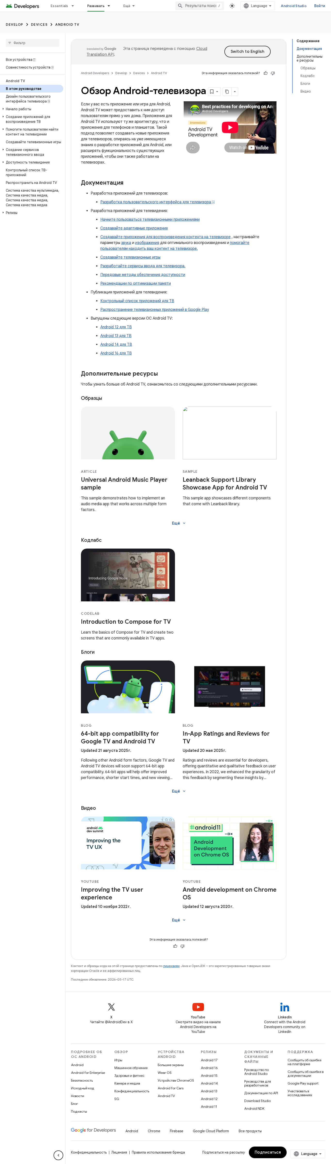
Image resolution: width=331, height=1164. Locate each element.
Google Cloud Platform (211, 1131)
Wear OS (165, 1072)
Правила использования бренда (158, 1152)
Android (77, 1065)
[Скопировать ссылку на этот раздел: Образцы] (108, 398)
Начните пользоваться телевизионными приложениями (150, 219)
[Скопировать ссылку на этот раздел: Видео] (102, 808)
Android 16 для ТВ (116, 353)
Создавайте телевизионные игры (130, 257)
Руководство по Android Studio (256, 1072)
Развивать (95, 6)
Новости (77, 1096)
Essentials (59, 6)
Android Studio (294, 6)
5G (116, 1099)
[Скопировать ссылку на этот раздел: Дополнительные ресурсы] (163, 374)
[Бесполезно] (272, 73)
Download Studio (257, 1101)
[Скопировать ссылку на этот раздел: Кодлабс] (107, 540)
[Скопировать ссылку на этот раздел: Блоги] (100, 652)
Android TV (67, 24)
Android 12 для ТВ (116, 327)
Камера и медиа (127, 1083)
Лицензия (119, 1152)
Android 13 (209, 1091)
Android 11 (209, 1106)
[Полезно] (265, 73)
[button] (31, 109)
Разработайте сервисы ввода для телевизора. (142, 266)
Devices (39, 24)
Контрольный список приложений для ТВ (137, 301)
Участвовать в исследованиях (300, 1093)
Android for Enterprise (88, 1072)
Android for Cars (170, 1088)
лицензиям (171, 966)
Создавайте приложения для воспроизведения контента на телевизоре (165, 237)
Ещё (127, 6)
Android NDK (254, 1108)
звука (126, 242)
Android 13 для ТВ (116, 335)
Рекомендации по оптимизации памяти (135, 283)
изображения (147, 242)
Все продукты (250, 1131)
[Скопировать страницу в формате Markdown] (227, 91)
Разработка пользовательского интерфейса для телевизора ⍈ (157, 202)
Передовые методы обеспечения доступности (142, 274)
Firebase (176, 1131)
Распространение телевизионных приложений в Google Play (154, 309)
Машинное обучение (131, 1068)
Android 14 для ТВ (116, 344)
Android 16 (209, 1068)
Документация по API (261, 1093)
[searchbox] (32, 43)
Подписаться (268, 1152)
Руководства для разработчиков (257, 1083)
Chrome (154, 1131)
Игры (118, 1060)
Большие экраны (171, 1065)
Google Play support (303, 1083)
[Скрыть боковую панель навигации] (58, 1155)
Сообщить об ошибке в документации (305, 1074)
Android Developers (95, 73)
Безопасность (82, 1080)
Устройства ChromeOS (176, 1080)
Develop (14, 24)
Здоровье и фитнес (129, 1075)
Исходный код (82, 1088)
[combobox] (199, 5)
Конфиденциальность (131, 1091)
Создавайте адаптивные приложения (134, 228)
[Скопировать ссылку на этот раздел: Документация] (128, 183)
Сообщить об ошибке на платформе (304, 1062)
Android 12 (209, 1099)
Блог (74, 1103)
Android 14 (209, 1083)
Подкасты (79, 1111)
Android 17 (209, 1060)
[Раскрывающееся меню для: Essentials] (74, 6)
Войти (319, 6)
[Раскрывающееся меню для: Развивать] (111, 6)
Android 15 (209, 1075)
